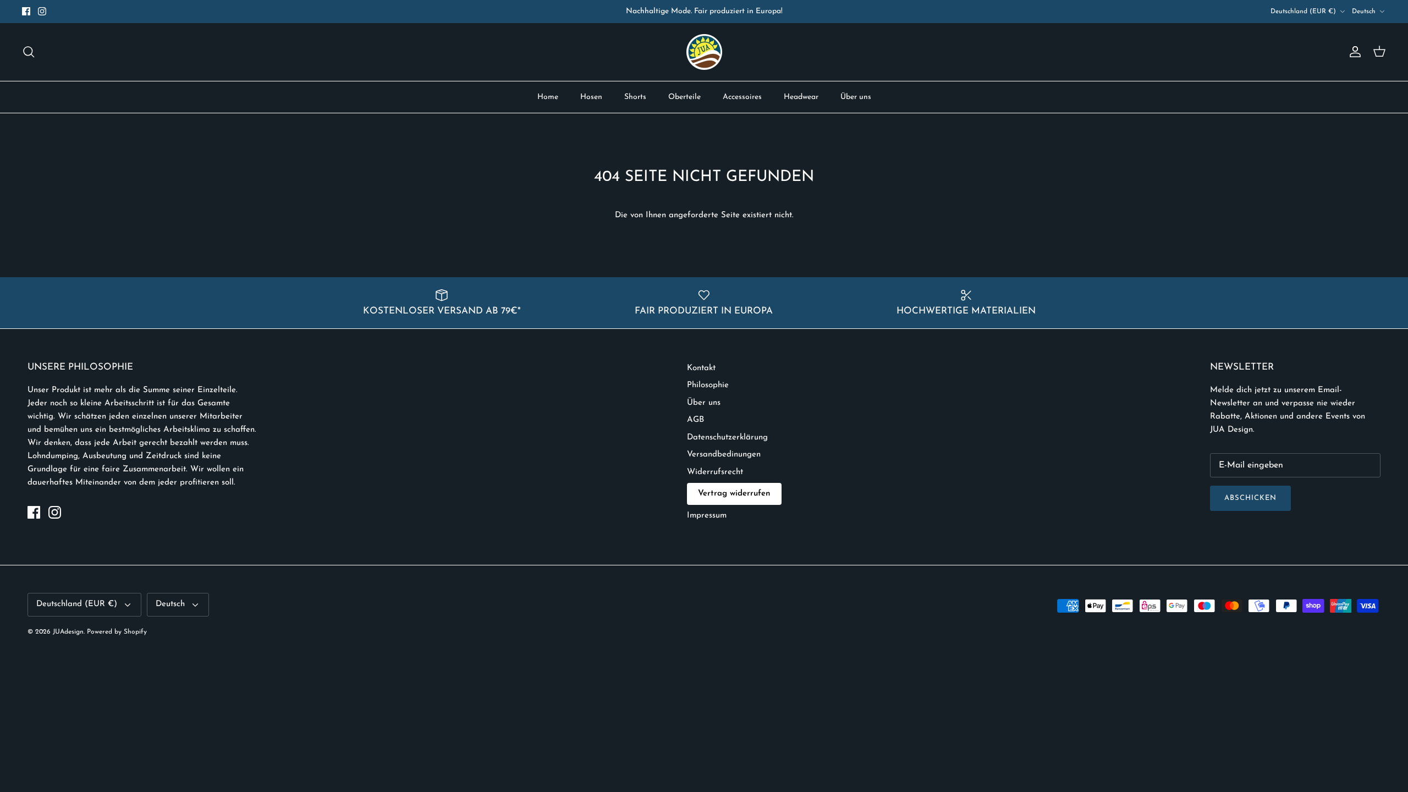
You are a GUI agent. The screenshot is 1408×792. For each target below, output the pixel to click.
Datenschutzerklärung (727, 437)
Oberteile (684, 97)
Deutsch (1364, 11)
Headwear (801, 97)
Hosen (591, 97)
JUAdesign (68, 632)
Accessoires (742, 97)
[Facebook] (26, 11)
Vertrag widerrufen (734, 494)
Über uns (855, 97)
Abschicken (1250, 498)
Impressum (707, 516)
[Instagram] (42, 11)
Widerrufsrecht (715, 472)
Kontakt (701, 368)
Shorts (635, 97)
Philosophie (708, 385)
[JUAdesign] (704, 52)
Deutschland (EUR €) (1303, 11)
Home (547, 97)
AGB (695, 420)
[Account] (1353, 51)
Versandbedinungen (724, 454)
